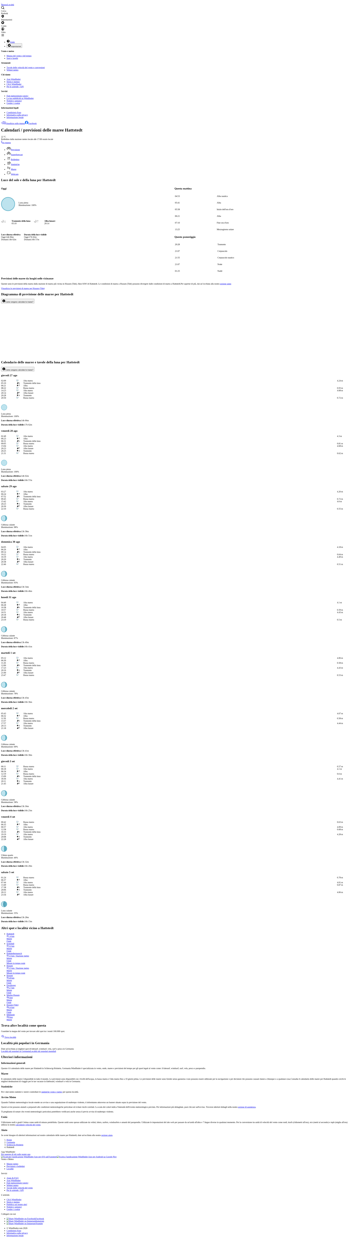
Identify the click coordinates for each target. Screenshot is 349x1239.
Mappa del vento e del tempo (19, 56)
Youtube (39, 1223)
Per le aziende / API (15, 86)
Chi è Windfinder (14, 84)
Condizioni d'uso (14, 112)
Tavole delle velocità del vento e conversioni (26, 67)
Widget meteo (12, 70)
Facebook (32, 123)
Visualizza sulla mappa (15, 123)
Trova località (10, 1037)
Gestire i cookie (13, 103)
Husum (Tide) (23, 288)
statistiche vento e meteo (51, 1092)
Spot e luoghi (12, 58)
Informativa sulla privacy (17, 115)
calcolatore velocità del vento (28, 1125)
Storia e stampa (13, 82)
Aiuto (12, 42)
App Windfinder (14, 79)
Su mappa (6, 142)
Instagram (40, 1221)
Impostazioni (16, 46)
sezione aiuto (106, 1135)
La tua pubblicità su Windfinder (20, 98)
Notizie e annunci (14, 101)
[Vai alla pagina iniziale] (1, 2)
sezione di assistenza (247, 1107)
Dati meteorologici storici (17, 96)
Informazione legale (15, 117)
